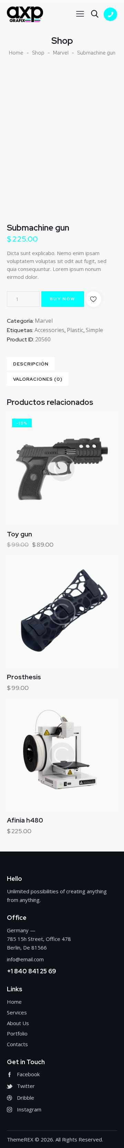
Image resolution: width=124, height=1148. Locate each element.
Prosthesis (24, 677)
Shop (38, 52)
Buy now (62, 299)
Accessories (49, 330)
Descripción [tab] (31, 364)
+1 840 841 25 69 (31, 971)
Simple (94, 330)
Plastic (75, 330)
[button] (93, 299)
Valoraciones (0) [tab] (37, 379)
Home (16, 52)
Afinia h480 (25, 820)
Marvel (61, 52)
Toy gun (19, 534)
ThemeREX (20, 1139)
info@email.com (25, 959)
